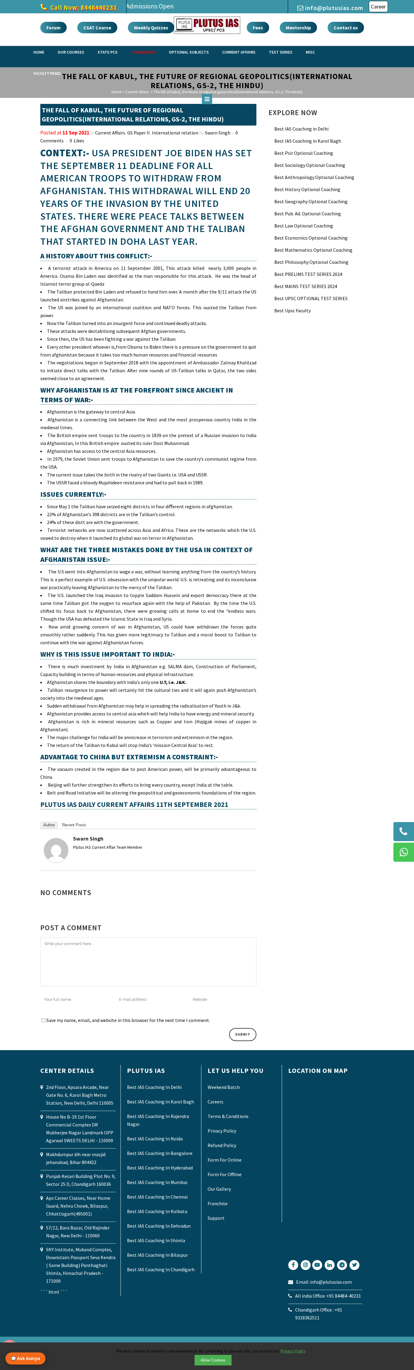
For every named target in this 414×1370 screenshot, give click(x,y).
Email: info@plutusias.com (324, 1282)
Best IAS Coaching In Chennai (157, 1197)
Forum (53, 28)
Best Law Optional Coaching (303, 226)
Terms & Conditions (228, 1116)
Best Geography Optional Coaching (311, 201)
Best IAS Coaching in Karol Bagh (307, 141)
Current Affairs (110, 133)
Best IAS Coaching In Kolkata (157, 1211)
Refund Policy (222, 1145)
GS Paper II (138, 133)
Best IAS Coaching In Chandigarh (161, 1269)
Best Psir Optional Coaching (303, 153)
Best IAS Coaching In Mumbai (157, 1182)
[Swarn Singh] (56, 860)
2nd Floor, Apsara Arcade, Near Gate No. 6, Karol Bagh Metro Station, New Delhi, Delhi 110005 (79, 1095)
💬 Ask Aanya (25, 1358)
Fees (258, 28)
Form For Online (225, 1160)
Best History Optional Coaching (307, 189)
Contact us (346, 28)
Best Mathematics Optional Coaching (313, 250)
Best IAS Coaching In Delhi (154, 1087)
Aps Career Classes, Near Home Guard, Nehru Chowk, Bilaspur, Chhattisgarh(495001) (78, 1206)
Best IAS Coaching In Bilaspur (157, 1255)
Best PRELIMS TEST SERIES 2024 (308, 274)
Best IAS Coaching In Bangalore (159, 1153)
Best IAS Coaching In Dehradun (159, 1226)
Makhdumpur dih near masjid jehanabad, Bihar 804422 (75, 1158)
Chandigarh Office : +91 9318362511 (318, 1314)
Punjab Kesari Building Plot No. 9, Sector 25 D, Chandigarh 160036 (80, 1180)
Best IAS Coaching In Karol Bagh (160, 1102)
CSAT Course (97, 28)
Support (216, 1218)
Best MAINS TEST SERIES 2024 (305, 286)
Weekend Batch (224, 1087)
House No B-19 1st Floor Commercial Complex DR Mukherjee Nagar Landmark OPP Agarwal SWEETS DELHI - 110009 (79, 1128)
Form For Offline (225, 1174)
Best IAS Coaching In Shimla (156, 1240)
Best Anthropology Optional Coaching (314, 177)
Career (378, 6)
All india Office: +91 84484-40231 (328, 1296)
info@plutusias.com (334, 8)
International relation (175, 133)
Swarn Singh (217, 133)
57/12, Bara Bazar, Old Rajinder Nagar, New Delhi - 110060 (78, 1232)
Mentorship (298, 28)
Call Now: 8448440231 (83, 7)
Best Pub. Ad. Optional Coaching (307, 214)
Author (49, 825)
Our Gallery (219, 1189)
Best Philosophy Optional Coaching (311, 262)
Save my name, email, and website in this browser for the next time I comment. (128, 1020)
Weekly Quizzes (151, 28)
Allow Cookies (213, 1360)
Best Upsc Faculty (292, 310)
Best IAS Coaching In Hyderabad (160, 1168)
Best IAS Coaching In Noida (155, 1139)
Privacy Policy (222, 1131)
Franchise (218, 1203)
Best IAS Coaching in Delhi (301, 129)
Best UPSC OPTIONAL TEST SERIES (311, 298)
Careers (215, 1102)
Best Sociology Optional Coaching (309, 165)
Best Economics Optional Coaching (311, 238)
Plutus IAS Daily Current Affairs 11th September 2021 (134, 804)
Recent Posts (74, 825)
